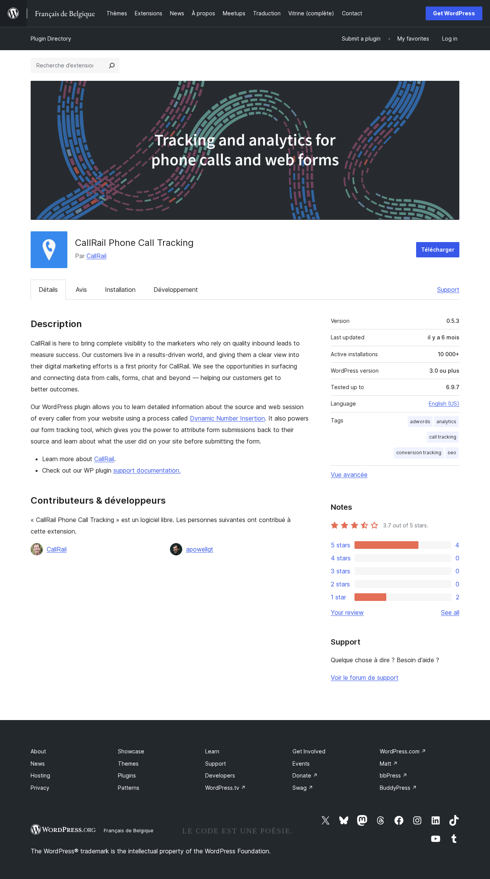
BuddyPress (398, 787)
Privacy (40, 787)
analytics (446, 421)
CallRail (96, 256)
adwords (420, 421)
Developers (220, 775)
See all (450, 612)
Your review (347, 612)
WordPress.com (403, 751)
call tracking (442, 437)
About (38, 751)
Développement (176, 289)
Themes (128, 763)
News (38, 763)
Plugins (127, 775)
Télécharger (437, 249)
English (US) (444, 403)
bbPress (393, 775)
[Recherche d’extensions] (111, 65)
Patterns (128, 787)
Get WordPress (454, 13)
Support (448, 289)
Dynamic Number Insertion (227, 418)
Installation (120, 289)
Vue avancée (349, 474)
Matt (389, 763)
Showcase (131, 751)
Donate (305, 775)
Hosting (40, 775)
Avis (81, 289)
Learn (212, 751)
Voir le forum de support (365, 677)
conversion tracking (418, 452)
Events (301, 763)
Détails (48, 289)
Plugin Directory (51, 38)
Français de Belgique (129, 830)
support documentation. (147, 470)
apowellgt (199, 549)
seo (452, 452)
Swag (302, 787)
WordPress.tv (225, 787)
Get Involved (308, 751)
